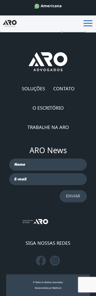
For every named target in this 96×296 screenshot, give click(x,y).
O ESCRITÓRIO (48, 108)
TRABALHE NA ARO (48, 127)
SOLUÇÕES (33, 88)
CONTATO (63, 88)
